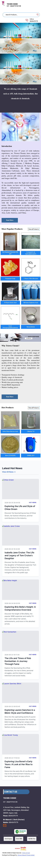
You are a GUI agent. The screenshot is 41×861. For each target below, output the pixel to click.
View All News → (9, 472)
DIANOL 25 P (30, 455)
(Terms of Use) (26, 853)
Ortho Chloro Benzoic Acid (10, 431)
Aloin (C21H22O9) (10, 455)
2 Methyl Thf (31, 431)
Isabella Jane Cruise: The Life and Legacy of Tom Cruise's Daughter (19, 555)
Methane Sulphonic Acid (31, 302)
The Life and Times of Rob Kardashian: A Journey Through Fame (18, 661)
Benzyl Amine (31, 327)
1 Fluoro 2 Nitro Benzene (31, 278)
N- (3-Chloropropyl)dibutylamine (10, 327)
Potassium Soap (10, 278)
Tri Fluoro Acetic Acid (10, 302)
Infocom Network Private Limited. (26, 855)
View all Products (33, 229)
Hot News (32, 502)
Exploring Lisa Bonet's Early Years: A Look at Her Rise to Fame (18, 764)
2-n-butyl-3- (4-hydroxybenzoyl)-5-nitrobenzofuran (30, 253)
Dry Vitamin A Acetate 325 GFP (10, 253)
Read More (9, 220)
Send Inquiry (4, 826)
